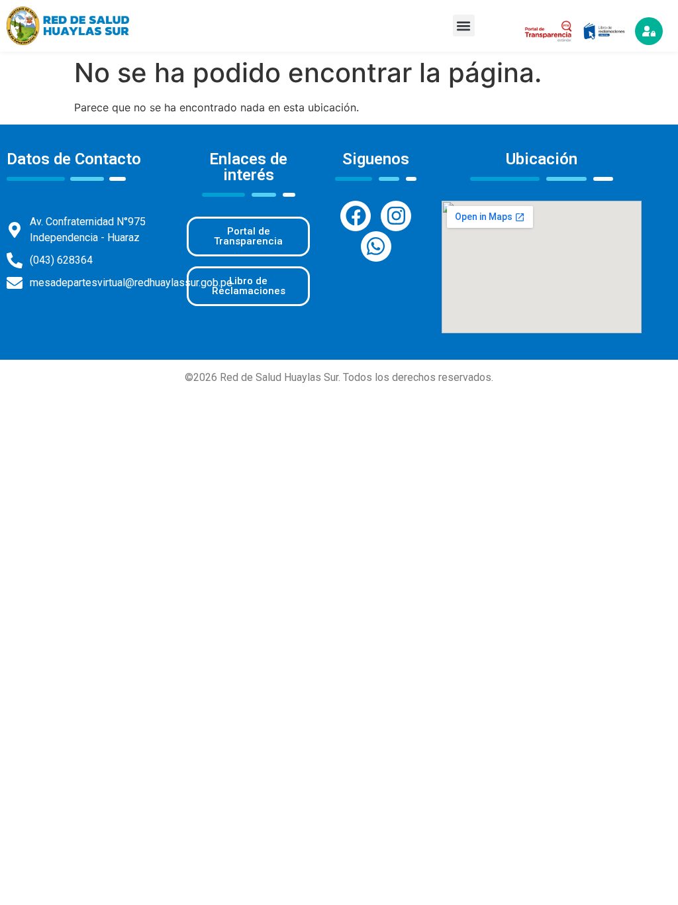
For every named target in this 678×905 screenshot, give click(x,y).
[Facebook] (355, 216)
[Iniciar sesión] (649, 31)
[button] (464, 25)
